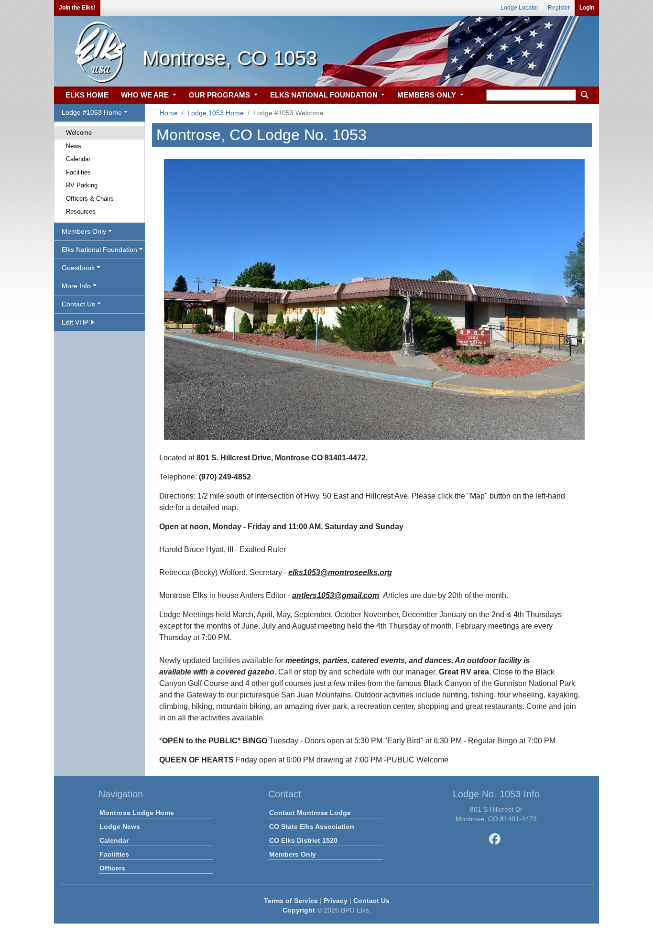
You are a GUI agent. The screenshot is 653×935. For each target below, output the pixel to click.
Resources (81, 211)
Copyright (299, 910)
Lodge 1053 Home (215, 113)
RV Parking (82, 185)
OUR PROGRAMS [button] (220, 95)
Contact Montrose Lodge (310, 812)
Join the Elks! (77, 7)
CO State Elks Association (311, 826)
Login (586, 7)
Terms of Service (291, 900)
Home (169, 113)
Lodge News (119, 826)
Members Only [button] (84, 231)
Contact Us (371, 900)
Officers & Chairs (90, 198)
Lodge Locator (519, 7)
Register (559, 7)
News (73, 146)
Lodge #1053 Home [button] (92, 112)
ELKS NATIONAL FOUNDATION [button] (325, 95)
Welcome (79, 132)
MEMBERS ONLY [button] (427, 95)
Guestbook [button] (78, 268)
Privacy (336, 900)
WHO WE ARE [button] (146, 95)
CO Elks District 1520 (303, 840)
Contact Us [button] (78, 304)
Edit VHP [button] (76, 322)
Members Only (292, 854)
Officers (112, 868)
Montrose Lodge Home (136, 812)
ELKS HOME (87, 95)
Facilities (78, 172)
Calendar (78, 159)
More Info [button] (76, 286)
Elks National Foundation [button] (99, 249)
